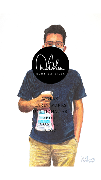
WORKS (50, 98)
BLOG (50, 130)
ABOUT (50, 118)
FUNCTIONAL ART (50, 111)
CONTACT (50, 124)
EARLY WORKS (50, 105)
